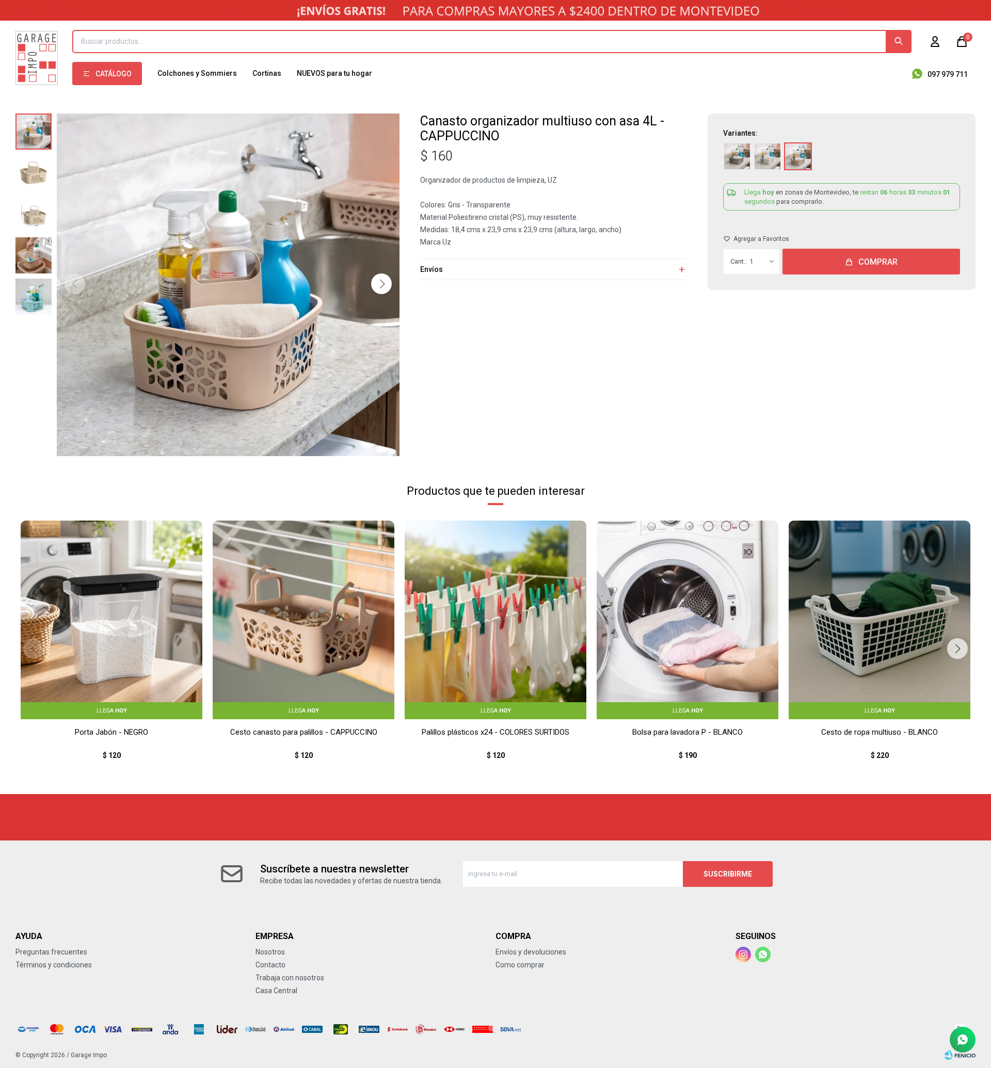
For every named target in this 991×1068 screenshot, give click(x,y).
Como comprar (520, 965)
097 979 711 (948, 74)
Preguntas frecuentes (51, 952)
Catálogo (113, 74)
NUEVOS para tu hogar (334, 73)
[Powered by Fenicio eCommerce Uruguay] (960, 1055)
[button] (899, 41)
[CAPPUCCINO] (798, 156)
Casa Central (276, 990)
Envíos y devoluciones (531, 952)
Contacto (270, 965)
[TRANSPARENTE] (767, 156)
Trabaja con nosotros (289, 978)
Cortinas (266, 73)
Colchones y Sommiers (197, 73)
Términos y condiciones (53, 965)
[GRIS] (737, 156)
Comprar (878, 262)
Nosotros (270, 952)
